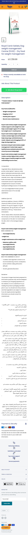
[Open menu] (2, 6)
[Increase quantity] (17, 64)
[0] (25, 7)
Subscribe (7, 503)
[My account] (22, 7)
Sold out (14, 70)
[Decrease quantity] (9, 64)
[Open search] (19, 7)
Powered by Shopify (6, 532)
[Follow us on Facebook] (2, 518)
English (4, 510)
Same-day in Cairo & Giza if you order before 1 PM (14, 2)
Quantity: (4, 64)
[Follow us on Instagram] (5, 518)
